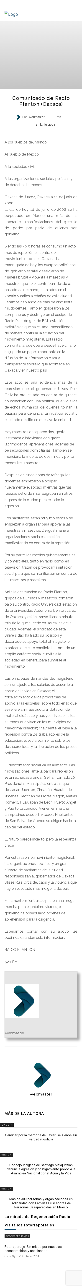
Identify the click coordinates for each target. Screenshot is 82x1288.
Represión (41, 132)
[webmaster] (18, 117)
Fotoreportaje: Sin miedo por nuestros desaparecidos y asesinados (33, 1249)
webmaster (37, 117)
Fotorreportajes (17, 1236)
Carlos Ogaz (11, 1256)
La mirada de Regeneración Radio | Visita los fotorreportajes (39, 1220)
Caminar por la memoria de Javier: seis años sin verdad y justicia (41, 1137)
